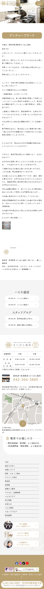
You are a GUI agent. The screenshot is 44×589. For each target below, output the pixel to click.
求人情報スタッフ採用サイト (23, 525)
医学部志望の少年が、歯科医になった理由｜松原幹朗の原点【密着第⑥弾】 (23, 319)
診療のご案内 (10, 489)
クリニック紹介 (11, 477)
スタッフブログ (35, 266)
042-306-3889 (12, 583)
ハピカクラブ (10, 496)
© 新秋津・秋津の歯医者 (11, 574)
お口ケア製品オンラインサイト (23, 534)
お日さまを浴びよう (11, 269)
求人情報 (8, 500)
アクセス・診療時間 (12, 492)
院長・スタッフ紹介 (12, 473)
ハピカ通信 (9, 508)
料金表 (7, 481)
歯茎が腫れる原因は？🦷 (22, 325)
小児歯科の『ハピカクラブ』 (23, 544)
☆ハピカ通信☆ (18, 298)
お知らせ (8, 504)
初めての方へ (10, 466)
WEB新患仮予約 (33, 583)
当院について (10, 470)
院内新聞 (8, 515)
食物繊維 (26, 269)
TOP (7, 462)
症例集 (7, 485)
